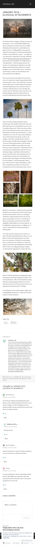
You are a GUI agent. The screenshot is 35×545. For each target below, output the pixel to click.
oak (10, 378)
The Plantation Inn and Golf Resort (18, 59)
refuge (29, 378)
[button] (11, 176)
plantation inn (23, 378)
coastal (25, 377)
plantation (16, 378)
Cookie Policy (6, 538)
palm (12, 378)
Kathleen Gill (8, 4)
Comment (26, 518)
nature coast (6, 378)
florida (29, 377)
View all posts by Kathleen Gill (15, 371)
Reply (5, 418)
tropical (4, 380)
